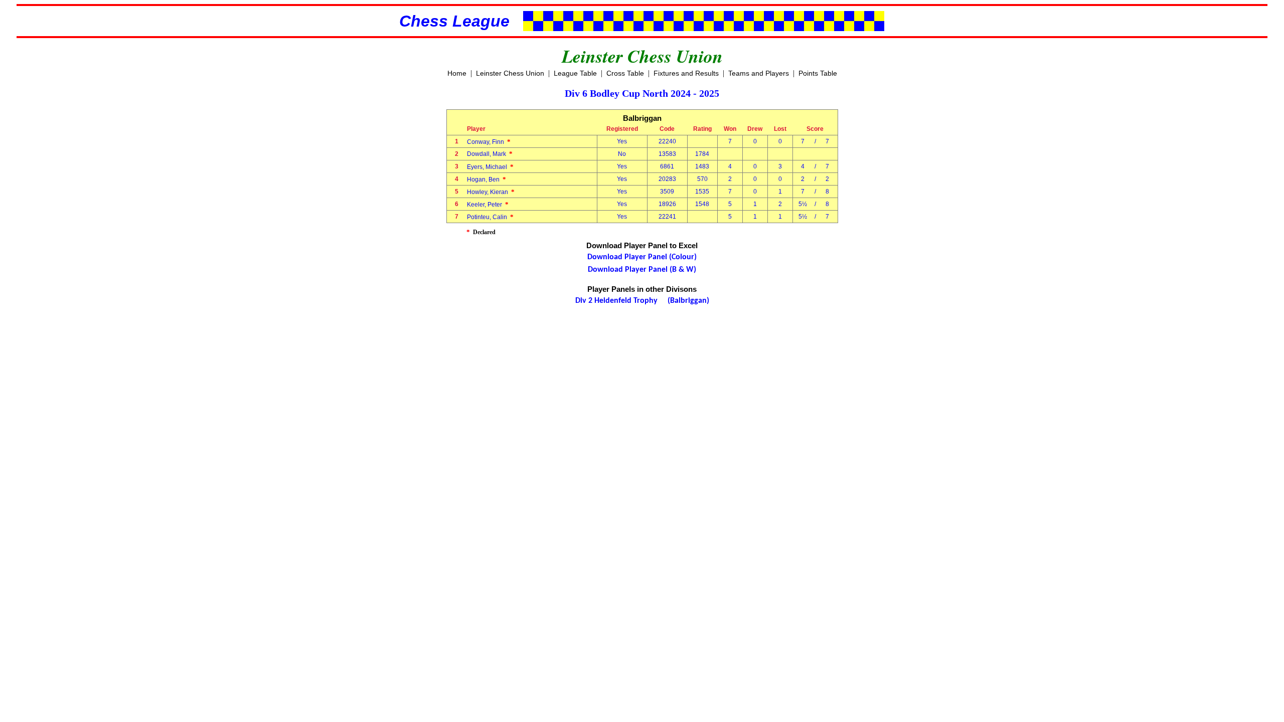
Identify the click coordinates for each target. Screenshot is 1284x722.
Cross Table (625, 73)
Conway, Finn (489, 141)
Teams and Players (758, 73)
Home (456, 73)
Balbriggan (642, 118)
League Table (575, 73)
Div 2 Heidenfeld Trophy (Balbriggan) (642, 301)
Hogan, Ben (486, 179)
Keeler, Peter (488, 204)
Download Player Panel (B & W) (642, 270)
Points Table (817, 73)
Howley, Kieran (491, 192)
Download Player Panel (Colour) (642, 257)
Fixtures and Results (686, 73)
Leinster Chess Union (510, 73)
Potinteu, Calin (490, 217)
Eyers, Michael (490, 166)
